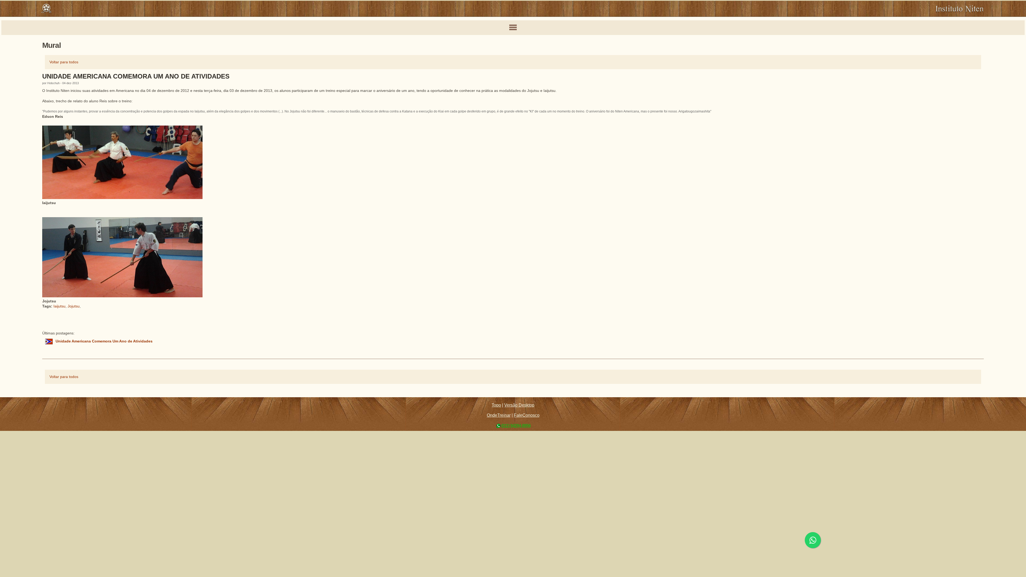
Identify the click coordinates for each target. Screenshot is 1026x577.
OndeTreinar (499, 415)
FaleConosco (526, 415)
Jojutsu (74, 306)
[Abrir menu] (513, 27)
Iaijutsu (59, 306)
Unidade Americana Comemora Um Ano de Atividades (136, 76)
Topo (496, 405)
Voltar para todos (63, 62)
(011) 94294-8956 (516, 425)
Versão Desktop (519, 405)
